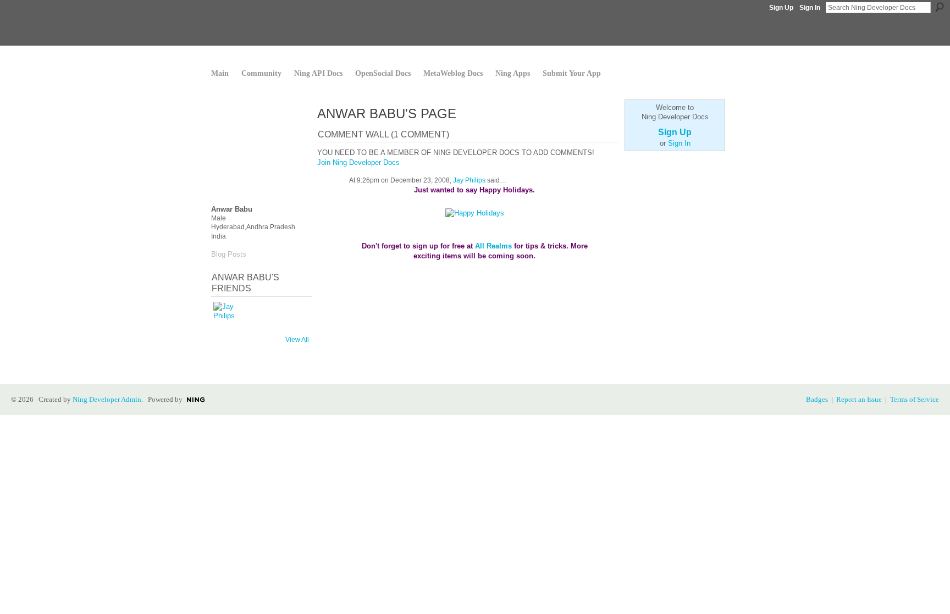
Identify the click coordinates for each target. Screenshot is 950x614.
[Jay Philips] (226, 315)
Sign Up (781, 8)
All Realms (493, 246)
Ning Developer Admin (107, 399)
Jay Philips (469, 180)
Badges (817, 399)
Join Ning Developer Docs (358, 162)
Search (939, 7)
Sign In (809, 8)
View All (297, 340)
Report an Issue (859, 399)
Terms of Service (914, 399)
